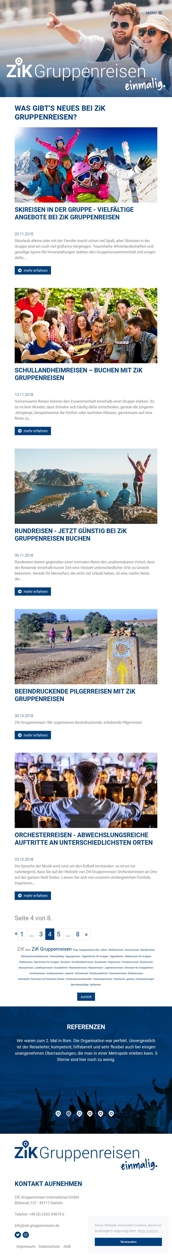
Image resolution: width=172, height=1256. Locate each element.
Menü (152, 13)
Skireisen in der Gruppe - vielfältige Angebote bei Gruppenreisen (74, 213)
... (31, 934)
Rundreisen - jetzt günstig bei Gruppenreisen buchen (71, 534)
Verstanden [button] (128, 1241)
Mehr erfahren (148, 1231)
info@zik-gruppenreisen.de (37, 1225)
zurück (86, 996)
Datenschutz (49, 1246)
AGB (67, 1246)
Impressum (25, 1246)
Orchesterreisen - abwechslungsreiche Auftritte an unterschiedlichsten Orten (84, 838)
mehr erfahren (35, 270)
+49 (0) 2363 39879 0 (46, 1214)
